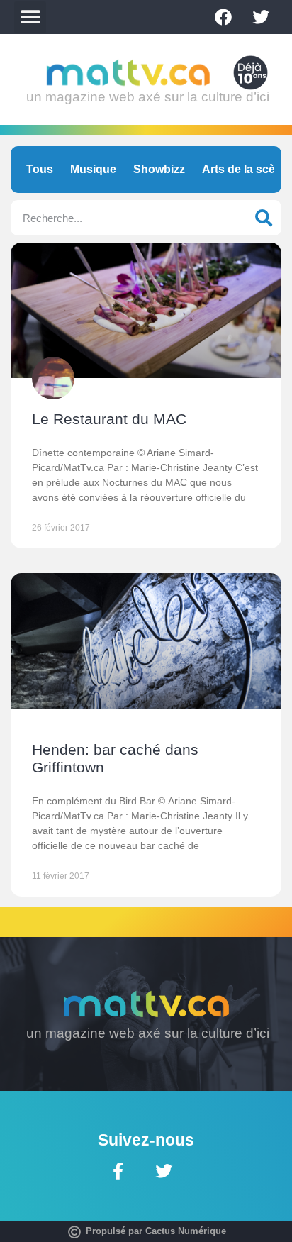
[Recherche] (263, 217)
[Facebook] (223, 17)
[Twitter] (261, 17)
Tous (39, 169)
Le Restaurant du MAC (109, 419)
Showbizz (159, 169)
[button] (30, 17)
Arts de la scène (245, 169)
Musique (93, 169)
